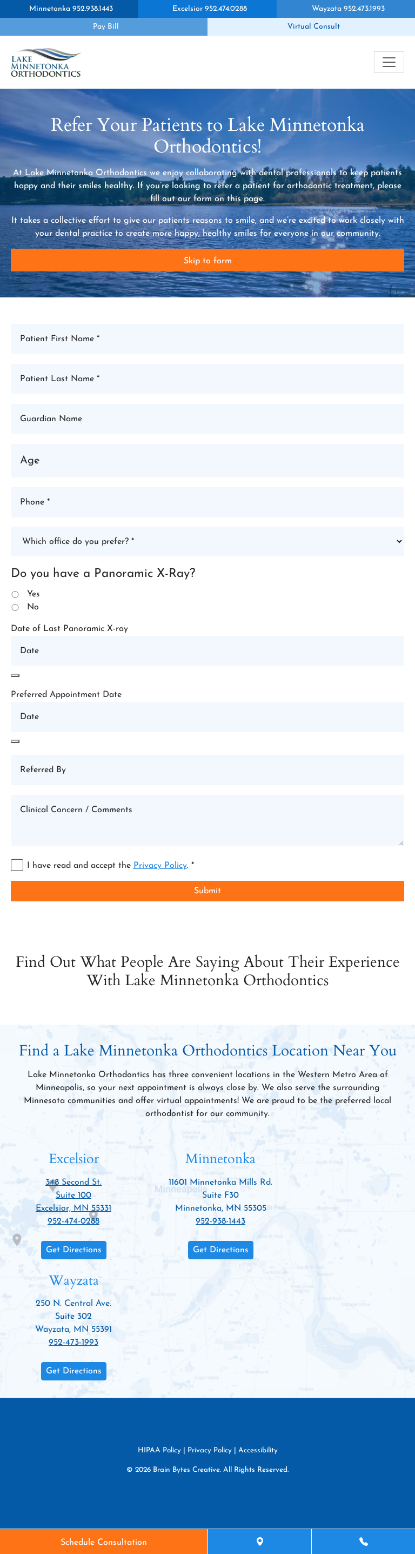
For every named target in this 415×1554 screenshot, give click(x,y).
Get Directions (74, 1250)
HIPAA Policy (159, 1450)
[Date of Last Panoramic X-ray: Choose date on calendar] (15, 675)
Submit (207, 891)
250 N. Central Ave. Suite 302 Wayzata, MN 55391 (73, 1316)
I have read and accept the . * (110, 865)
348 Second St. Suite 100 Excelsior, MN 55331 (73, 1195)
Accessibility (258, 1450)
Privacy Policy (160, 865)
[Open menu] (389, 62)
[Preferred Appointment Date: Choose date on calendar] (15, 741)
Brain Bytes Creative (186, 1470)
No (33, 607)
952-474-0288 (73, 1221)
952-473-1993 (73, 1342)
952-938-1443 (220, 1221)
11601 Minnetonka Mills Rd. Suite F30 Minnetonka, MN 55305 (220, 1195)
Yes (33, 594)
